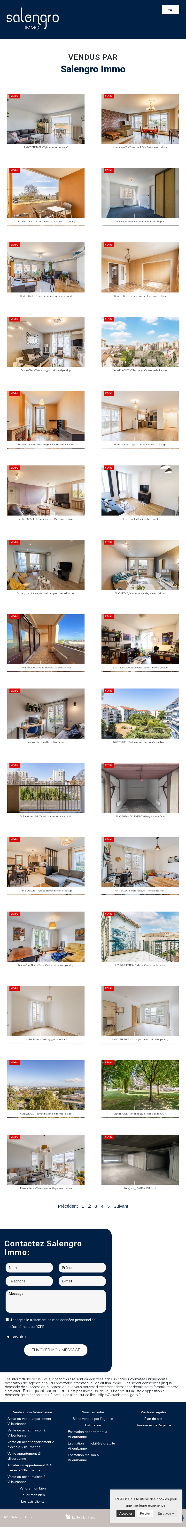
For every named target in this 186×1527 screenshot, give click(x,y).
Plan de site (153, 1419)
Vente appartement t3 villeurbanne (24, 1456)
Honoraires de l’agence (153, 1425)
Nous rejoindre (93, 1412)
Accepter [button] (125, 1513)
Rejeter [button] (145, 1513)
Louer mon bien (33, 1495)
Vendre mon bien (33, 1488)
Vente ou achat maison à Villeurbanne (27, 1432)
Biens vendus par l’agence (93, 1419)
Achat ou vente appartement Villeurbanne (29, 1421)
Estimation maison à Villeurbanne (83, 1457)
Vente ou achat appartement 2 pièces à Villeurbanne (31, 1444)
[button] (170, 9)
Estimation (93, 1425)
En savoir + (166, 1513)
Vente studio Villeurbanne (32, 1412)
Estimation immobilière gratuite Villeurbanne (91, 1445)
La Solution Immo (83, 1517)
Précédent (68, 1206)
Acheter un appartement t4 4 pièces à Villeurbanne (30, 1467)
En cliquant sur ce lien (44, 1390)
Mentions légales (153, 1412)
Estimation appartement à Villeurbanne (87, 1434)
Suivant (121, 1206)
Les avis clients (32, 1501)
